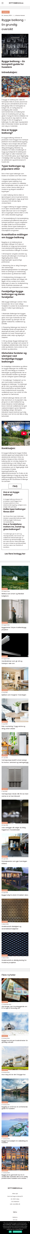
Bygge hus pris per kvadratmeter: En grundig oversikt (15, 1041)
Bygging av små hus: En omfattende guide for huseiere (15, 1107)
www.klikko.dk (16, 1204)
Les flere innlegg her (15, 553)
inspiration (4, 589)
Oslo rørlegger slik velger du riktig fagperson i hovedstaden (14, 829)
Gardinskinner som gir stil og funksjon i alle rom (12, 662)
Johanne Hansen (20, 15)
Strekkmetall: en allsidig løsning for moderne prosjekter (14, 961)
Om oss (15, 1220)
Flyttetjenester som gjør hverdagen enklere (14, 862)
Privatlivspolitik (17, 1231)
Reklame (15, 1217)
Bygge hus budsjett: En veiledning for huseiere (15, 1141)
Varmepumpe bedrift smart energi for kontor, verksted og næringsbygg (15, 761)
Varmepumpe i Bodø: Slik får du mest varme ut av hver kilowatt (15, 795)
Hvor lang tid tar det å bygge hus (13, 1074)
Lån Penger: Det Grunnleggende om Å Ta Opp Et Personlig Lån (14, 1007)
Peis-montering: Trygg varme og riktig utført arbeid (13, 727)
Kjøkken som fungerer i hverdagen (14, 695)
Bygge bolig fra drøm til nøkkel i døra (15, 895)
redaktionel (5, 12)
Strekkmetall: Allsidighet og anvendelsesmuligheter (11, 927)
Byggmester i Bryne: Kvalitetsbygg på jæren (14, 628)
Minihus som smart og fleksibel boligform (13, 595)
